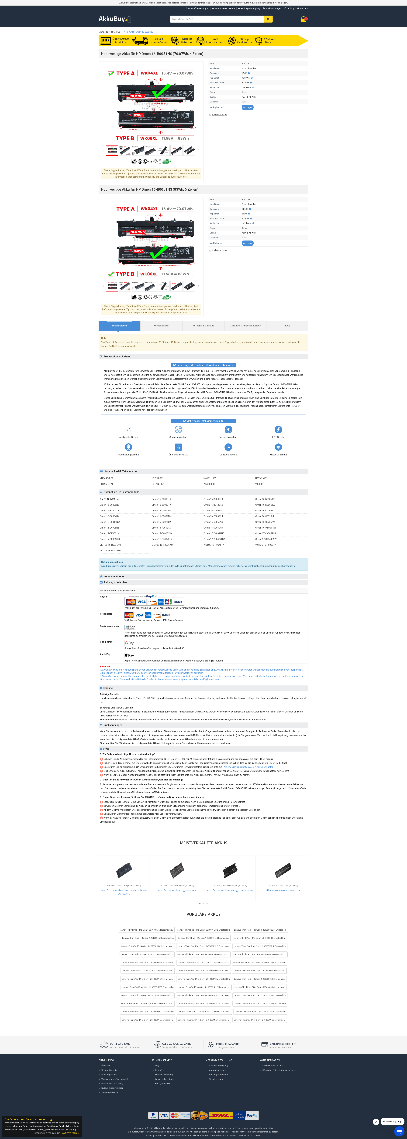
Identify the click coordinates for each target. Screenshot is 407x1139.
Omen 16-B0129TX (213, 505)
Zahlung (290, 8)
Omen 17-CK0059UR (265, 533)
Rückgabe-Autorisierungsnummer (278, 1070)
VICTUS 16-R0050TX (265, 545)
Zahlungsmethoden (218, 1074)
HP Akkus (115, 31)
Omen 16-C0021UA (161, 522)
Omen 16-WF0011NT (265, 527)
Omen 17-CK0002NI (110, 533)
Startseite (103, 31)
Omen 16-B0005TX (265, 499)
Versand (304, 8)
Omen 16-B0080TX (161, 505)
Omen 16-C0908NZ (109, 527)
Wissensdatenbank (164, 1079)
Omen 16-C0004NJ (265, 510)
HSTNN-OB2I (158, 484)
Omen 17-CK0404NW (214, 539)
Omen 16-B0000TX (161, 499)
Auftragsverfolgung (250, 8)
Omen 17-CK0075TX (162, 539)
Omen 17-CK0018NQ (214, 533)
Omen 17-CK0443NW (265, 539)
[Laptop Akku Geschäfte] (115, 21)
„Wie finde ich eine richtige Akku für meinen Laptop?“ (249, 767)
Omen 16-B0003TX (213, 499)
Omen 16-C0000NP (161, 510)
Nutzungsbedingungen (112, 1087)
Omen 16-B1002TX (109, 510)
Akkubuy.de (159, 1128)
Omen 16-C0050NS (213, 522)
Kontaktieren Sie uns (225, 8)
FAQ (157, 1065)
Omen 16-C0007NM (162, 516)
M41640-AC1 (106, 478)
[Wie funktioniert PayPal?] (246, 1120)
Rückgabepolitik (162, 1083)
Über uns (105, 1065)
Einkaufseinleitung (197, 8)
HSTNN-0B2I (158, 478)
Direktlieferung (216, 1079)
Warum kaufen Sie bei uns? (114, 1079)
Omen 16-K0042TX (161, 527)
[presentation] (120, 326)
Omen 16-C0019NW (110, 522)
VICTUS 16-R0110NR (110, 550)
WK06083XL (210, 484)
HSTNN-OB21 (262, 478)
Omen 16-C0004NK (109, 516)
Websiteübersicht (109, 1092)
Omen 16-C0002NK (213, 510)
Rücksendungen (273, 8)
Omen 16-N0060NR (213, 527)
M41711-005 (210, 478)
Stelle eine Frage (219, 114)
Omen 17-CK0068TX (110, 539)
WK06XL (259, 484)
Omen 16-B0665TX (265, 505)
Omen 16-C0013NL (264, 516)
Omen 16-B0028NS (109, 505)
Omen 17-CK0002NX (162, 533)
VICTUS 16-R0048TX (214, 545)
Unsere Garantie (109, 1070)
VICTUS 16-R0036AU (162, 545)
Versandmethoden (218, 1070)
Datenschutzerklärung (112, 1083)
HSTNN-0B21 (106, 484)
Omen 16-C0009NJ (213, 516)
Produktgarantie (109, 1074)
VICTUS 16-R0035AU (110, 545)
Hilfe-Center (161, 1070)
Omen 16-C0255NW (265, 522)
